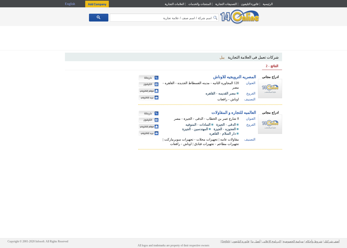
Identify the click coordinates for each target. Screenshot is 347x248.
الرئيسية (268, 4)
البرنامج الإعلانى (271, 241)
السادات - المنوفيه (198, 124)
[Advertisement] (303, 101)
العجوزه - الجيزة (225, 129)
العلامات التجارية (174, 4)
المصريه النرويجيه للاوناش (234, 77)
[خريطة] (147, 78)
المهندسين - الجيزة (195, 129)
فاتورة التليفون (249, 4)
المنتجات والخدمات (199, 4)
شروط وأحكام (313, 241)
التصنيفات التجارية (226, 4)
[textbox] (164, 17)
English (70, 4)
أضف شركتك (331, 241)
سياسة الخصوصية (293, 241)
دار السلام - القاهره (222, 133)
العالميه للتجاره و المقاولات (234, 112)
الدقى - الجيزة (226, 124)
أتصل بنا (255, 241)
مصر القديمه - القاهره (221, 93)
